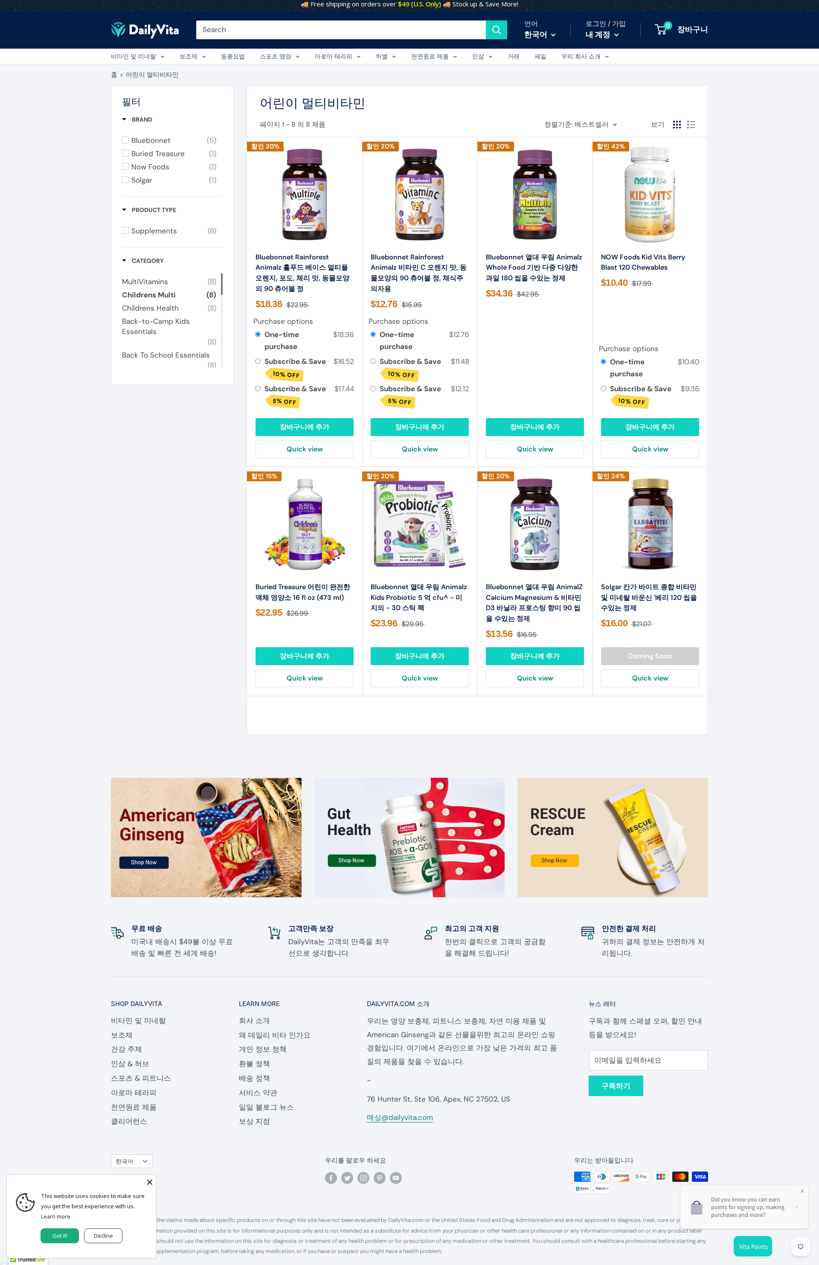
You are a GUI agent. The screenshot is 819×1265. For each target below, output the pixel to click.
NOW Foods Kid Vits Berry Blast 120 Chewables (643, 262)
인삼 (478, 56)
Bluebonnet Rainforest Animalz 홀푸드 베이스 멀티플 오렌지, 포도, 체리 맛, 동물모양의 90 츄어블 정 (302, 273)
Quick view (305, 449)
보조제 (188, 56)
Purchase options (283, 321)
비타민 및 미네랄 (133, 56)
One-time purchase (281, 340)
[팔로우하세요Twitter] (347, 1178)
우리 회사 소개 (581, 56)
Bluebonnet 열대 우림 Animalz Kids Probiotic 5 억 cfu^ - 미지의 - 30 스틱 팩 (419, 597)
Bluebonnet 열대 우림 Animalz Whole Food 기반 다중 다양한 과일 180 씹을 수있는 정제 (534, 268)
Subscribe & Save (296, 368)
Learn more (55, 1216)
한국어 (125, 1161)
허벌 (382, 56)
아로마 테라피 (333, 56)
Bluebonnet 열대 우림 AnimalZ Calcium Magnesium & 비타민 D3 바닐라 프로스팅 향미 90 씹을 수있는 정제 (534, 602)
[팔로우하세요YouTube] (396, 1178)
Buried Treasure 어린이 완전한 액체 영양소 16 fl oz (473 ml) (303, 592)
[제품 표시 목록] (691, 124)
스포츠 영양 (275, 56)
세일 (540, 56)
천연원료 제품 (430, 56)
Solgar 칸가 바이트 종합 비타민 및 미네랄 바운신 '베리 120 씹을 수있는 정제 (649, 597)
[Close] (149, 1181)
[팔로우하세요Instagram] (363, 1178)
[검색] (496, 29)
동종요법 (233, 56)
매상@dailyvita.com (400, 1117)
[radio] (258, 334)
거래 (514, 56)
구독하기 (615, 1086)
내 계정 (599, 34)
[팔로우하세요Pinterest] (380, 1178)
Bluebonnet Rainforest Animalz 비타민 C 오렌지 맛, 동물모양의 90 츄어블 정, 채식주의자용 (419, 273)
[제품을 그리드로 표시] (677, 124)
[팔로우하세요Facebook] (331, 1178)
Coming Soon (650, 655)
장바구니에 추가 (304, 426)
